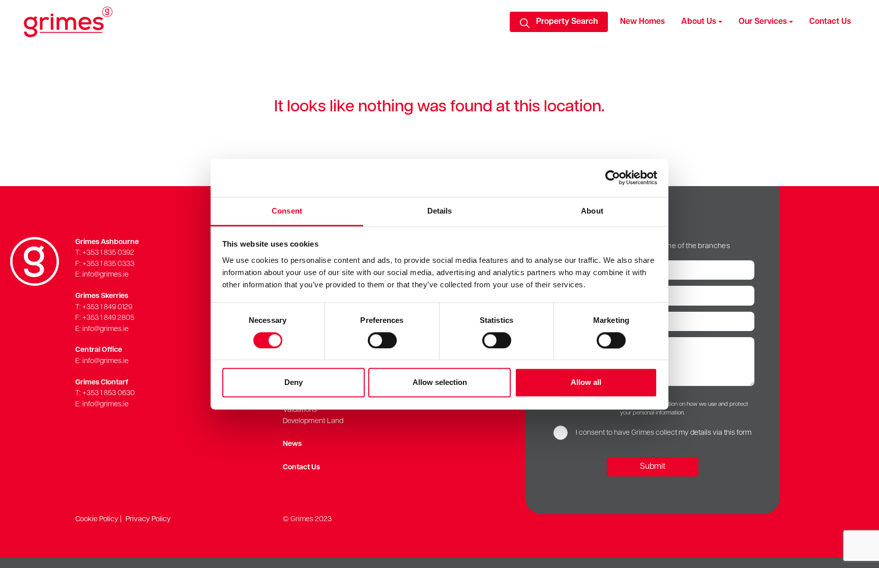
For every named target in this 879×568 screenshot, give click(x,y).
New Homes (642, 22)
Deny (293, 382)
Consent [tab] (287, 210)
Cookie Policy (97, 519)
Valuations (300, 410)
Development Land (313, 421)
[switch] (382, 340)
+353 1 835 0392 (108, 253)
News (292, 444)
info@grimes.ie (105, 275)
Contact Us (830, 22)
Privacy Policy (148, 519)
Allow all (586, 382)
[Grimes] (68, 22)
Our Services (763, 22)
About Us (698, 22)
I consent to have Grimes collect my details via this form (663, 433)
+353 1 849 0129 (107, 307)
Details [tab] (439, 210)
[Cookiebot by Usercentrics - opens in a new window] (612, 177)
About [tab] (592, 210)
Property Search (567, 22)
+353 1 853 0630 (108, 393)
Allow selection (440, 382)
